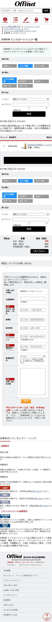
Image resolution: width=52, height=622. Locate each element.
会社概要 (6, 571)
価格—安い (8, 86)
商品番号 (22, 81)
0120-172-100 (20, 560)
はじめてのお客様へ (11, 610)
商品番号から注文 (10, 615)
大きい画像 (40, 66)
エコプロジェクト (10, 595)
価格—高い (23, 86)
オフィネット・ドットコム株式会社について (20, 575)
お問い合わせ (36, 491)
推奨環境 (6, 600)
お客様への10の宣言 (11, 590)
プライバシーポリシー (12, 580)
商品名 (38, 81)
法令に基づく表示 (10, 585)
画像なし (7, 66)
